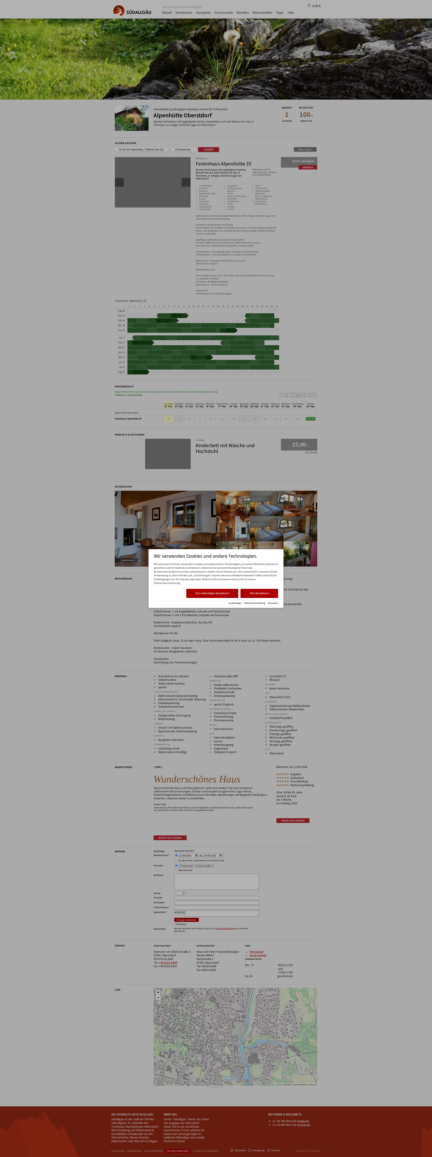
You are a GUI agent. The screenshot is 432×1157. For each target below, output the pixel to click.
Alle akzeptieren (259, 593)
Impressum (273, 603)
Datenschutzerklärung (254, 603)
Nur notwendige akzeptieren (212, 593)
